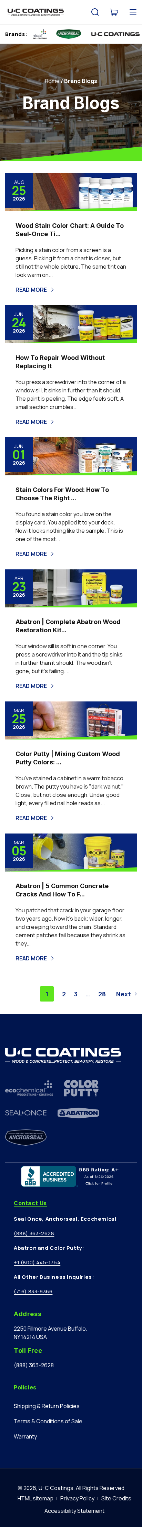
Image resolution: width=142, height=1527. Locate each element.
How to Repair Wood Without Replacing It (60, 362)
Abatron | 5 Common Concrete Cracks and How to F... (62, 890)
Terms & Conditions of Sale (48, 1421)
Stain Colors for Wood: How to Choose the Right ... (62, 494)
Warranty (25, 1436)
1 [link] (46, 994)
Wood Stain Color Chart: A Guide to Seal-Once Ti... (70, 230)
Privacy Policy (77, 1498)
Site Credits (116, 1498)
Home (52, 81)
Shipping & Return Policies (47, 1406)
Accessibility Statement (74, 1511)
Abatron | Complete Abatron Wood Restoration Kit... (68, 626)
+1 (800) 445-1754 (37, 1262)
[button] (95, 12)
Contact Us (30, 1203)
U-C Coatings (56, 1488)
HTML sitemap (35, 1498)
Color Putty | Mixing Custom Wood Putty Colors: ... (68, 758)
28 (102, 994)
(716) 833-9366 (33, 1291)
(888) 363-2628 (34, 1233)
